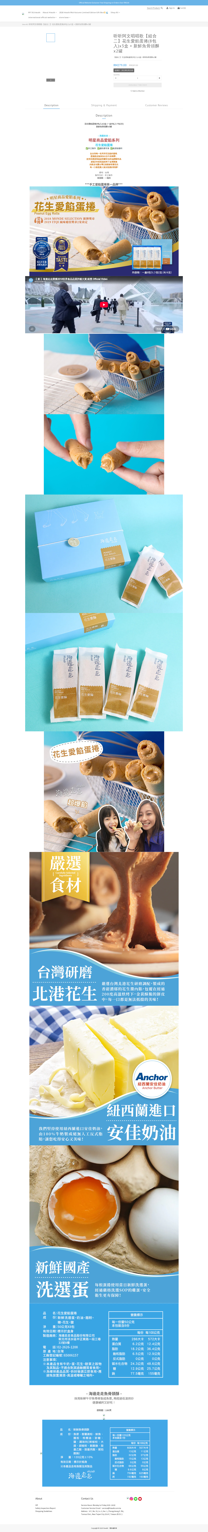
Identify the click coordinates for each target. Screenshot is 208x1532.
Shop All (114, 12)
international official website (41, 17)
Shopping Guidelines (43, 1511)
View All (25, 24)
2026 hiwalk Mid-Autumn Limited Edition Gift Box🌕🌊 (83, 12)
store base (64, 17)
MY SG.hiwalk (34, 12)
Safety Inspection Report (45, 1508)
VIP (36, 1505)
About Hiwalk (49, 12)
